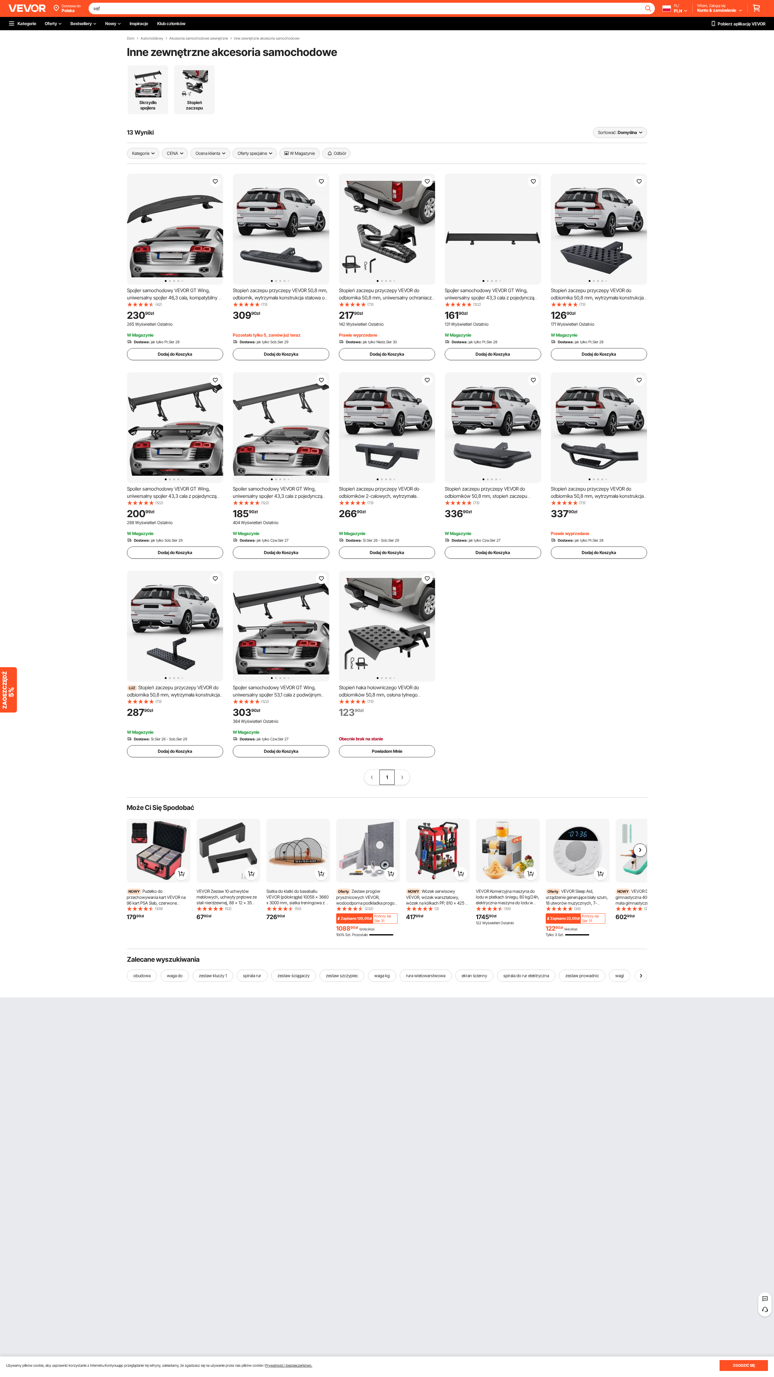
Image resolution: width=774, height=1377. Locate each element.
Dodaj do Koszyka (175, 354)
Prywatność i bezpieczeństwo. (288, 1365)
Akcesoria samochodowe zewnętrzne (198, 38)
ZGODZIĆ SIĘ (744, 1365)
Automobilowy (152, 38)
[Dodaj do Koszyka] (181, 873)
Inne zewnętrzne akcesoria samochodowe (266, 38)
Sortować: (607, 132)
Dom (131, 38)
